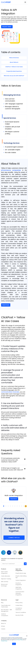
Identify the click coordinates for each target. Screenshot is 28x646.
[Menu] (25, 2)
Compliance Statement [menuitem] (19, 608)
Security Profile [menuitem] (19, 615)
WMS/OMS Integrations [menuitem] (19, 588)
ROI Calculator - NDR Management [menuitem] (6, 610)
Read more (5, 305)
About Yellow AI (14, 62)
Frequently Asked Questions (14, 71)
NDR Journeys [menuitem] (4, 581)
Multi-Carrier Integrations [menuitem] (4, 572)
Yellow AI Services (14, 57)
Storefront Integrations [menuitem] (19, 583)
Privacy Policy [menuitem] (19, 602)
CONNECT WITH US (14, 537)
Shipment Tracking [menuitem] (6, 579)
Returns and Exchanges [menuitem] (4, 585)
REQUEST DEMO (6, 27)
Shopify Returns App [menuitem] (21, 573)
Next (26, 506)
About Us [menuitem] (3, 623)
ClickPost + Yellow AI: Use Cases (14, 66)
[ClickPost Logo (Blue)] (6, 2)
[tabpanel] (13, 494)
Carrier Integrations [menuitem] (21, 580)
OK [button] (14, 643)
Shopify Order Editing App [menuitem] (21, 576)
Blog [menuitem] (2, 602)
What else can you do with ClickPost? (14, 75)
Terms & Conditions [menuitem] (21, 612)
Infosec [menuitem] (3, 626)
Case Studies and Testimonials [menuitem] (6, 606)
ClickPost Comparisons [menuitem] (4, 614)
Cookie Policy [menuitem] (19, 605)
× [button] (27, 635)
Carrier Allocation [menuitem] (5, 576)
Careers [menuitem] (3, 629)
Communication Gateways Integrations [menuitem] (20, 593)
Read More (13, 499)
